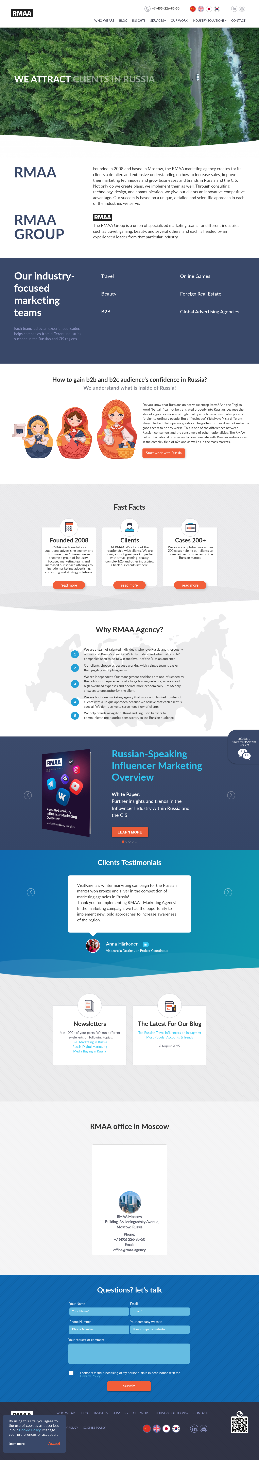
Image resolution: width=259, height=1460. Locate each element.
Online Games (195, 276)
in (145, 944)
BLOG (123, 20)
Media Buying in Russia (89, 1051)
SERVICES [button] (157, 20)
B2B (105, 312)
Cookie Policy (29, 1430)
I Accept (53, 1444)
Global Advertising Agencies (209, 312)
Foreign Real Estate (200, 294)
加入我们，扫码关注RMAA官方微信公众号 (244, 741)
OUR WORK (179, 20)
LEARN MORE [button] (130, 832)
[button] (26, 793)
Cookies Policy (94, 1427)
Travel (107, 276)
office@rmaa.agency (129, 1250)
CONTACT (238, 20)
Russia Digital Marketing (89, 1046)
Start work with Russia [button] (164, 453)
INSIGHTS (138, 20)
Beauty (108, 294)
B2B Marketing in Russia (89, 1042)
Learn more (16, 1443)
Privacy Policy (90, 1376)
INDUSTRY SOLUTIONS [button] (208, 20)
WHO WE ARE (104, 20)
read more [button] (69, 585)
